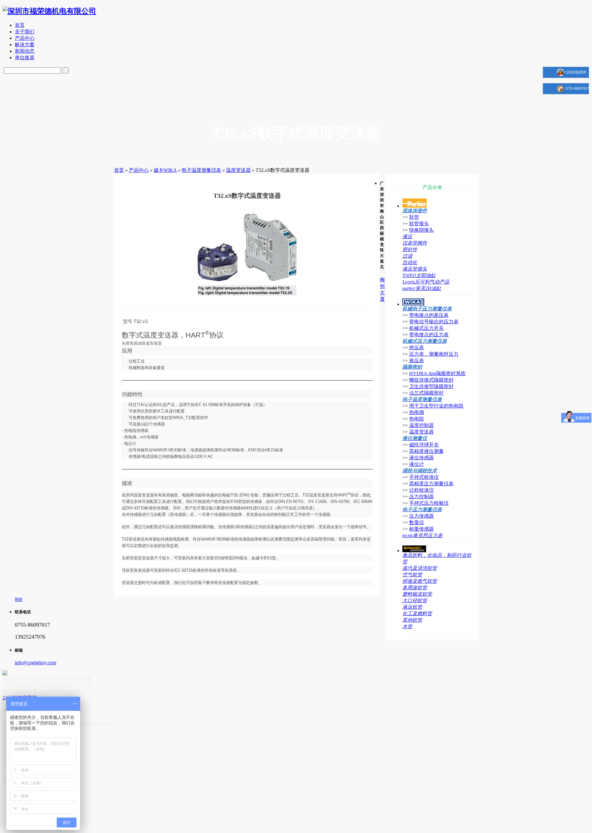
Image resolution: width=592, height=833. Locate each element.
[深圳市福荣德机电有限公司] (49, 11)
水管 (407, 626)
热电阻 (416, 418)
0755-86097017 (577, 88)
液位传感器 (421, 457)
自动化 (409, 262)
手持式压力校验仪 (429, 503)
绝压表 (416, 347)
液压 (407, 236)
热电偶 (416, 412)
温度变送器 (238, 170)
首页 (20, 25)
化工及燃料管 (417, 613)
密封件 (409, 249)
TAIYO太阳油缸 (419, 275)
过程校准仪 (421, 490)
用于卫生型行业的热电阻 (436, 405)
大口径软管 (414, 600)
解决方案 (25, 44)
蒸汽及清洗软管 (419, 568)
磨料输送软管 (417, 594)
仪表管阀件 (414, 243)
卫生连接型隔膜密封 (431, 386)
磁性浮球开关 (424, 444)
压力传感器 (421, 516)
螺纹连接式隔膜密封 (431, 380)
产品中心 (25, 38)
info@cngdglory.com (35, 662)
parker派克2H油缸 (421, 288)
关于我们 (25, 31)
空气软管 (412, 574)
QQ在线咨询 (576, 72)
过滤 (407, 256)
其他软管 (412, 620)
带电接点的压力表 (429, 334)
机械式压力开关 (426, 328)
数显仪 (416, 522)
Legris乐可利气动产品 (425, 281)
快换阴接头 (421, 230)
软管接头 (419, 223)
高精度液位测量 (426, 451)
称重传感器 (421, 529)
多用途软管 (414, 587)
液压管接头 (414, 268)
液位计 (416, 464)
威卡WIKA (165, 170)
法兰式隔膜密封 (426, 393)
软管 (414, 217)
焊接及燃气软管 (419, 581)
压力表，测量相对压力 (433, 354)
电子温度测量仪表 (201, 170)
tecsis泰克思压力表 (422, 535)
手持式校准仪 (424, 477)
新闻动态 (25, 51)
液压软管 (412, 607)
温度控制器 (421, 425)
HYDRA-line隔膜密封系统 (437, 373)
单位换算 (25, 57)
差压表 (416, 360)
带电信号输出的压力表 (433, 321)
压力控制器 (421, 496)
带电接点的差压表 (429, 315)
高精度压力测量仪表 (431, 483)
